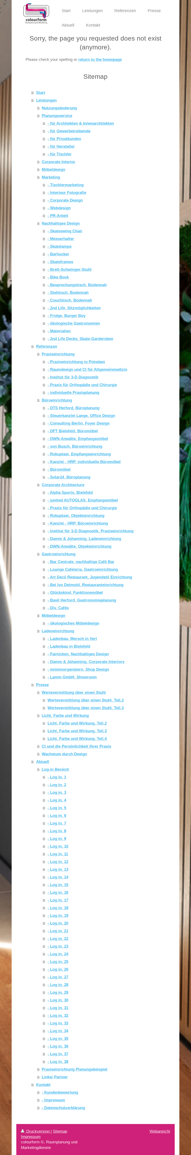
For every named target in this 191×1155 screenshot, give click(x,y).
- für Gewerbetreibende (69, 131)
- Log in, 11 (58, 854)
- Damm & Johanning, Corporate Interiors (86, 662)
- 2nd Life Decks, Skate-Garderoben (80, 339)
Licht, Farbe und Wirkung (65, 715)
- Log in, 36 (58, 1046)
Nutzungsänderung (59, 108)
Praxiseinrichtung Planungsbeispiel (74, 1069)
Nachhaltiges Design (61, 223)
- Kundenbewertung (60, 1092)
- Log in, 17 (58, 900)
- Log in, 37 (58, 1054)
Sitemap (60, 1131)
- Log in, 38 (58, 1061)
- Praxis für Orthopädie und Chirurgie (82, 385)
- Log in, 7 (57, 823)
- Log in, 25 (58, 961)
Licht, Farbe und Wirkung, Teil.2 (77, 723)
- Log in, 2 (57, 785)
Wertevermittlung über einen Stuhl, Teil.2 (86, 700)
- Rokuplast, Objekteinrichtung (76, 515)
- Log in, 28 (58, 985)
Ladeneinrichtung (58, 631)
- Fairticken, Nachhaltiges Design (78, 654)
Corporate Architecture (63, 485)
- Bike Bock (58, 277)
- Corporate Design (65, 200)
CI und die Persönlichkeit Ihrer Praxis (76, 746)
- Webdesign (59, 208)
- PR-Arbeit (58, 215)
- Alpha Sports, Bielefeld (70, 492)
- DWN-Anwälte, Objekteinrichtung (79, 546)
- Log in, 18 (58, 908)
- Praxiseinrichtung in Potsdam (76, 362)
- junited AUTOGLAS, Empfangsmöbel (83, 500)
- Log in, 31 (58, 1008)
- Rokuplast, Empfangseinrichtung (79, 454)
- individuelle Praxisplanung (73, 392)
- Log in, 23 (58, 946)
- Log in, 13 (58, 869)
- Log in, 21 (58, 931)
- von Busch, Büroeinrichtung (75, 446)
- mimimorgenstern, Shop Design (78, 669)
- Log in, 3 (57, 792)
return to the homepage (100, 59)
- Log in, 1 (57, 777)
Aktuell (42, 762)
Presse (42, 685)
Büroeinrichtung (57, 400)
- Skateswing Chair (65, 231)
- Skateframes (60, 262)
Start (40, 92)
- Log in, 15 (58, 885)
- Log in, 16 (58, 892)
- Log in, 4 (57, 800)
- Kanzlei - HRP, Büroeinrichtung (78, 523)
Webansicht (160, 1131)
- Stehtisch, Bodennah (68, 292)
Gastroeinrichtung (58, 554)
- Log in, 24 (58, 954)
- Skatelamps (60, 246)
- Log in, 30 (58, 1000)
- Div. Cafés (58, 608)
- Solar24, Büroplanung (69, 477)
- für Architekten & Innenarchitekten (81, 123)
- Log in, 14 (58, 877)
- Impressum (53, 1100)
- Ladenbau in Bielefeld (69, 646)
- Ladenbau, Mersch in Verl (72, 638)
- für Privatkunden (64, 139)
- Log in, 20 (58, 923)
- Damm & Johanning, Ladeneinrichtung (84, 538)
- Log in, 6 (57, 815)
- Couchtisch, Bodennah (70, 300)
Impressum (31, 1136)
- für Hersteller (61, 146)
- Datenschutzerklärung (63, 1108)
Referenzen (46, 346)
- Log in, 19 (58, 915)
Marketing (51, 177)
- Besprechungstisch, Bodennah (77, 285)
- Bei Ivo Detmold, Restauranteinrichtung (85, 585)
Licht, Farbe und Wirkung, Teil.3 (77, 731)
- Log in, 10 (58, 846)
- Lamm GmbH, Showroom (72, 677)
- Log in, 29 (58, 992)
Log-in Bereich (55, 769)
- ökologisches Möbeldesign (73, 623)
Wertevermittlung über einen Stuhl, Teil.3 (86, 708)
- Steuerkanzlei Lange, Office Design (81, 415)
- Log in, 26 (58, 969)
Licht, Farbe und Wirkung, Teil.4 (77, 738)
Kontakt (43, 1085)
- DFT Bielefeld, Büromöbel (73, 431)
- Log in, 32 (58, 1015)
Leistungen (46, 100)
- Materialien (59, 331)
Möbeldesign (53, 169)
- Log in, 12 (58, 861)
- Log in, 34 (58, 1031)
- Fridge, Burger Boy (66, 315)
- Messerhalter (61, 239)
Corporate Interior (58, 162)
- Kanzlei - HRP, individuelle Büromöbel (84, 462)
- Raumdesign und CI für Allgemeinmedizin (87, 369)
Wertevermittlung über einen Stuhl (74, 692)
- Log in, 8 (57, 831)
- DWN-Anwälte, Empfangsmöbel (78, 439)
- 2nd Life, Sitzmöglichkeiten (74, 308)
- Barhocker (58, 254)
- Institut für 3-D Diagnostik (73, 377)
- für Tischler (60, 154)
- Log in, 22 (58, 938)
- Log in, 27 (58, 977)
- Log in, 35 (58, 1038)
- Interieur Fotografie (67, 192)
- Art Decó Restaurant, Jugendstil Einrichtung (90, 577)
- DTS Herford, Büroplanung (73, 408)
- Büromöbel (59, 469)
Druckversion (38, 1131)
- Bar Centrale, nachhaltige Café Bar (81, 562)
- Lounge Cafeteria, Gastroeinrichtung (83, 569)
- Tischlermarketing (66, 185)
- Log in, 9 (57, 838)
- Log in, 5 (57, 808)
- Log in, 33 (58, 1023)
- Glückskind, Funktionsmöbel (75, 592)
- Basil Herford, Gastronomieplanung (82, 600)
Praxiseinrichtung (58, 354)
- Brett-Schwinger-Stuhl (70, 269)
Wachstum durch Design (64, 754)
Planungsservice (57, 115)
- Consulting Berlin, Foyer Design (78, 423)
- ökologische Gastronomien (74, 323)
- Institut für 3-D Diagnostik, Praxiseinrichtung (90, 531)
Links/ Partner (55, 1077)
